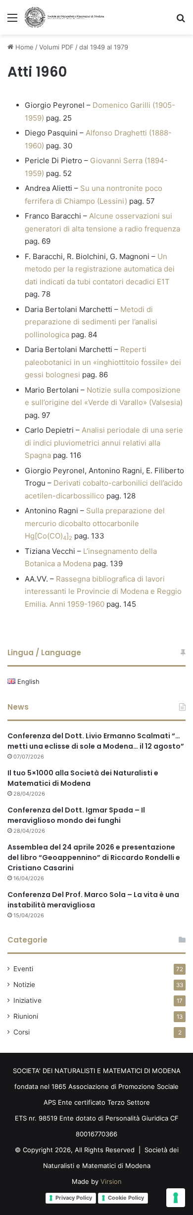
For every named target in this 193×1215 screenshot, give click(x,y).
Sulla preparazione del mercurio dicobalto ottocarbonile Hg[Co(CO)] (95, 523)
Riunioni (25, 1016)
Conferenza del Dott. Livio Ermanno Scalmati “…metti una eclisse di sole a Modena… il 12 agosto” (95, 741)
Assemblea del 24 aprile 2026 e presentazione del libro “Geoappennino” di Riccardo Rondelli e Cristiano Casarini (93, 857)
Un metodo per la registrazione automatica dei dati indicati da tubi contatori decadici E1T (100, 269)
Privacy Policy (73, 1197)
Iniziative (27, 1000)
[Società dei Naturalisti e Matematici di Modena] (64, 17)
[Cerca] (181, 21)
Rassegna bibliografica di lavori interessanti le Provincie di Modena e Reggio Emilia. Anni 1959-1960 (103, 591)
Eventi (23, 969)
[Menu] (12, 21)
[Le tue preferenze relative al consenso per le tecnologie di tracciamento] (175, 1197)
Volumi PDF (56, 47)
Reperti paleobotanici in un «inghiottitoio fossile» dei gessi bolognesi (103, 362)
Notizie (24, 985)
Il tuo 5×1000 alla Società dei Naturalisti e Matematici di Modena (82, 778)
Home (23, 47)
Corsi (21, 1032)
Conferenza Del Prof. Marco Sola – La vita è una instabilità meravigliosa (93, 900)
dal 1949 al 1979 (103, 47)
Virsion (111, 1181)
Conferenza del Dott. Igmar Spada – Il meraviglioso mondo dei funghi (76, 815)
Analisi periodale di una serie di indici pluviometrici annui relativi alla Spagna (104, 442)
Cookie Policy (126, 1197)
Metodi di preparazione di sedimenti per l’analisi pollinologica (91, 322)
